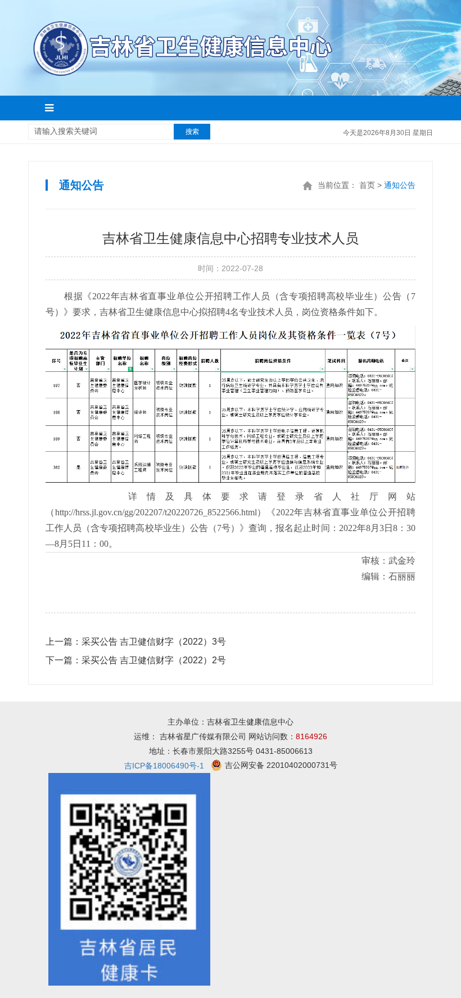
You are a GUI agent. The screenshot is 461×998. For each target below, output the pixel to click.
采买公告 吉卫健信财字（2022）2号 (136, 660)
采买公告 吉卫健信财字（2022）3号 (136, 641)
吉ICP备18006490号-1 (164, 765)
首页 (367, 185)
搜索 (192, 132)
